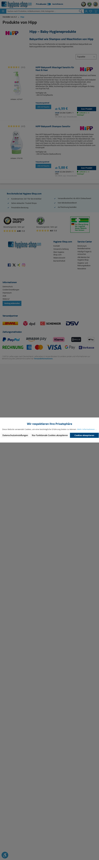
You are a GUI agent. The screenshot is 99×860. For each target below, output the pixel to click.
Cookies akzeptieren (84, 435)
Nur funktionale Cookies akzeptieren (50, 435)
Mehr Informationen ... (87, 429)
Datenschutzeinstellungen (15, 435)
